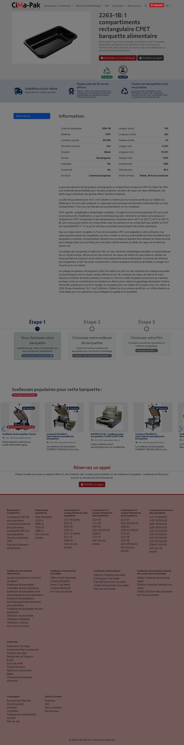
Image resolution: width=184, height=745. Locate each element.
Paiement (50, 700)
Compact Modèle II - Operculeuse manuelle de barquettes (60, 436)
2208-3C (125, 526)
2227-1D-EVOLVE (158, 530)
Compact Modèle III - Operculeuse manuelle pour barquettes (150, 436)
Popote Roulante (16, 666)
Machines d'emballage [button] (88, 5)
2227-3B (125, 537)
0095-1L (39, 523)
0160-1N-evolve (43, 517)
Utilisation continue (17, 622)
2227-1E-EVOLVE (158, 534)
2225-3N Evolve (129, 543)
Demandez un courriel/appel (119, 58)
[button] (3, 429)
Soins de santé (15, 663)
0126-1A (39, 527)
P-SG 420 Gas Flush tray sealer (110, 581)
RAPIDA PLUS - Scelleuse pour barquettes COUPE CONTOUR (107, 435)
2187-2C (96, 526)
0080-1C (39, 530)
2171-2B (96, 523)
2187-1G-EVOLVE (158, 520)
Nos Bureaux (52, 711)
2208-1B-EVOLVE (158, 527)
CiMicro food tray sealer (63, 577)
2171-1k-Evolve (72, 533)
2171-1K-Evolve (72, 519)
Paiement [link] (158, 5)
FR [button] (167, 5)
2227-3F (125, 519)
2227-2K (96, 519)
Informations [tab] (23, 116)
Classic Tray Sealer (60, 584)
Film (107, 5)
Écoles (10, 659)
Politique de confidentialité (21, 714)
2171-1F (68, 537)
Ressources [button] (134, 5)
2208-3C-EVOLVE (130, 530)
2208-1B (68, 540)
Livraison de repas (17, 653)
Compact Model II (60, 581)
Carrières (12, 707)
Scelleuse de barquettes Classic (19, 434)
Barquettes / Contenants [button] (58, 5)
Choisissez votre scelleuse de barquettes (91, 355)
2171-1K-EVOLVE (158, 517)
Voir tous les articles (18, 626)
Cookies (11, 717)
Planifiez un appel (152, 58)
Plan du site (13, 721)
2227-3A (125, 533)
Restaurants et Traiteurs (20, 656)
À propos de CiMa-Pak (19, 700)
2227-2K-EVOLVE (101, 530)
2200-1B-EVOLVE (158, 523)
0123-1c (39, 520)
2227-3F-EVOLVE (129, 523)
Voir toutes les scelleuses (24, 395)
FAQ (47, 704)
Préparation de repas (18, 646)
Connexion (13, 711)
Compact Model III (60, 588)
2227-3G (125, 540)
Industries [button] (117, 5)
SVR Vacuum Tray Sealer (107, 578)
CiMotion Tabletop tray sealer (110, 574)
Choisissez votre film (146, 350)
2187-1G (68, 530)
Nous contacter (53, 707)
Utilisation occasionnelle (20, 615)
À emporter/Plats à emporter (23, 649)
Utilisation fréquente (18, 619)
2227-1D (68, 526)
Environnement (15, 704)
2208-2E (96, 533)
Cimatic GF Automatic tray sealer (111, 585)
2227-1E (68, 523)
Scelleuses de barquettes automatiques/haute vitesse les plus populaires (24, 602)
